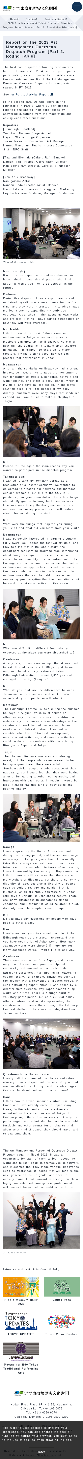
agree (41, 1451)
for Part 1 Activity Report (29, 94)
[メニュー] (77, 7)
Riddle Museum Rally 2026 (21, 1302)
